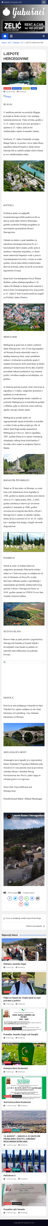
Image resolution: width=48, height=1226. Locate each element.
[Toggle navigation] (11, 36)
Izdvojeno (16, 1130)
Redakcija (22, 92)
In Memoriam (16, 958)
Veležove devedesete (34, 926)
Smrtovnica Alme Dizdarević (17, 1102)
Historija (26, 88)
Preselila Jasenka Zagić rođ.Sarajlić (20, 1034)
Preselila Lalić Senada (14, 1209)
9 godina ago (10, 92)
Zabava (33, 88)
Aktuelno (7, 88)
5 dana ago (10, 1072)
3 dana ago (10, 1038)
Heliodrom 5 (9, 1175)
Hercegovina (16, 88)
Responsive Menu (43, 2)
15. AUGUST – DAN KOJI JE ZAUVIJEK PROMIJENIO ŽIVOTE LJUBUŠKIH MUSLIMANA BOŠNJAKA (21, 1139)
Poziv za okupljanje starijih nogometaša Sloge (23, 918)
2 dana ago (10, 967)
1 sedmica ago (11, 1106)
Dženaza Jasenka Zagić (14, 964)
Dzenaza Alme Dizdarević (15, 1068)
